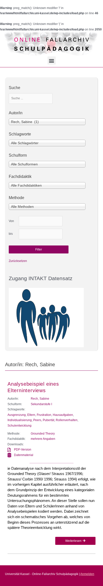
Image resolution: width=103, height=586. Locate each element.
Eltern (31, 415)
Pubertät (48, 420)
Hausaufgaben (63, 415)
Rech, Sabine (40, 398)
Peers (37, 420)
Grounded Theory (43, 433)
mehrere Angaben (43, 439)
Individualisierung (20, 420)
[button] (52, 60)
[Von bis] (40, 221)
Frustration (44, 415)
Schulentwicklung (20, 425)
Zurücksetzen (18, 261)
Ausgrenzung (17, 415)
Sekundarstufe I (41, 404)
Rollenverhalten (67, 420)
